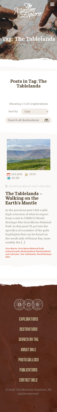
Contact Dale (28, 379)
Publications (28, 369)
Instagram (37, 304)
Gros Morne (11, 248)
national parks (12, 251)
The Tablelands (28, 254)
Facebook (19, 304)
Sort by (13, 111)
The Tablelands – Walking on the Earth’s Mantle (23, 198)
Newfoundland (28, 251)
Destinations (29, 329)
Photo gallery (29, 359)
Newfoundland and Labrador (30, 186)
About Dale (28, 349)
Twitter (28, 304)
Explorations (28, 318)
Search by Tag (28, 339)
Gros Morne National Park (31, 248)
